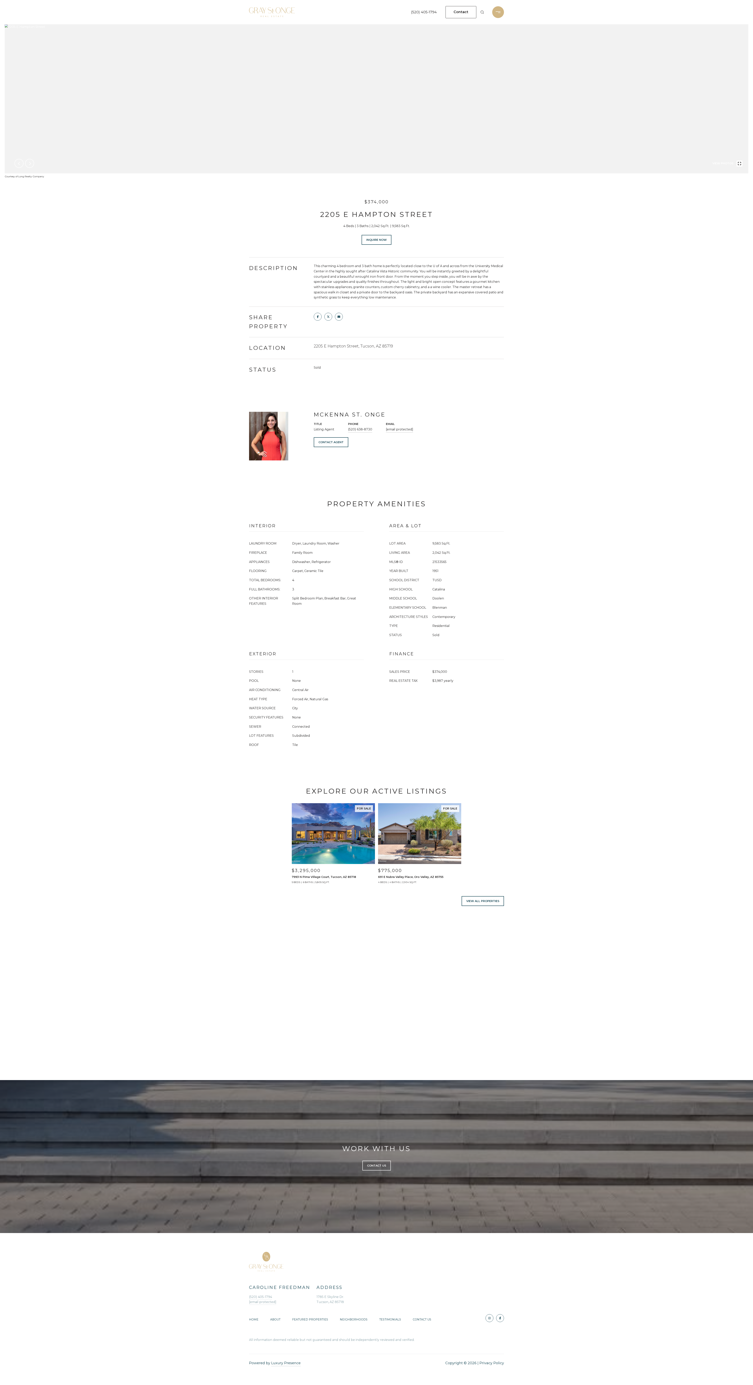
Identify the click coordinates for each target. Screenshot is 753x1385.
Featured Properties (310, 1319)
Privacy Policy (491, 1363)
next (29, 163)
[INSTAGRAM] (489, 1318)
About (275, 1319)
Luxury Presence (286, 1363)
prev (19, 163)
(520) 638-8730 (360, 429)
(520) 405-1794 (424, 12)
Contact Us (422, 1319)
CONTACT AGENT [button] (331, 442)
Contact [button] (461, 12)
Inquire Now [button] (376, 240)
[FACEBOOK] (500, 1318)
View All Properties (482, 901)
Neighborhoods (353, 1319)
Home (253, 1319)
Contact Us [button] (376, 1165)
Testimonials (390, 1319)
